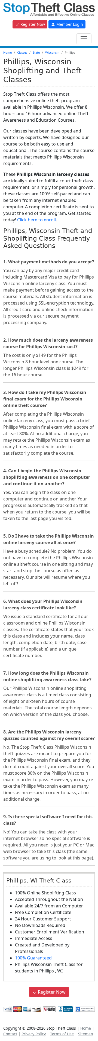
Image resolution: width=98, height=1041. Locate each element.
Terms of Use (62, 1033)
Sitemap (85, 1033)
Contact (10, 1033)
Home (7, 52)
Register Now (32, 24)
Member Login (69, 24)
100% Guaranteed (33, 958)
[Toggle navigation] (83, 38)
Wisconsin (52, 52)
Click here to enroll (36, 220)
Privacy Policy (34, 1033)
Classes (22, 52)
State (36, 52)
